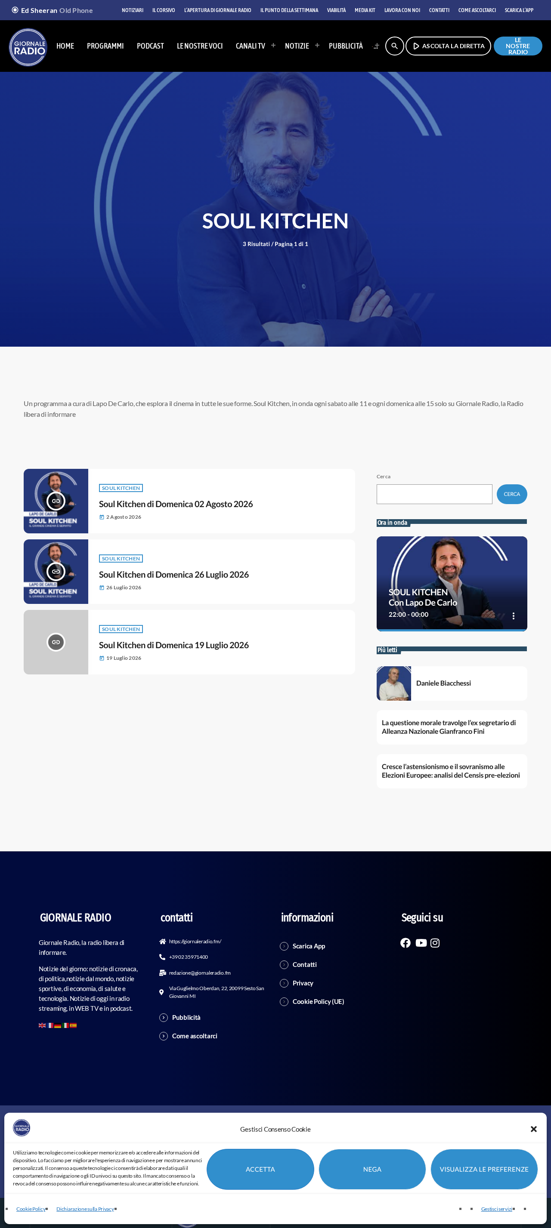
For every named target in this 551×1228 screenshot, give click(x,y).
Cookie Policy (30, 1209)
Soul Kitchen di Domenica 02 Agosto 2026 (176, 504)
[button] (533, 1129)
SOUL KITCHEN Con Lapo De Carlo (423, 597)
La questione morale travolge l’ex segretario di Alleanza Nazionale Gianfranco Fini (449, 727)
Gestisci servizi (496, 1209)
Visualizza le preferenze (484, 1169)
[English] (42, 1024)
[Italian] (373, 46)
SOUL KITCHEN (121, 488)
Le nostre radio (518, 46)
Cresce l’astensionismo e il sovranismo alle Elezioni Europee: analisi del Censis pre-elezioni (451, 771)
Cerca (383, 476)
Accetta (260, 1169)
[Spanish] (73, 1024)
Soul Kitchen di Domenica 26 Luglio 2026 (174, 574)
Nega (372, 1169)
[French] (50, 1024)
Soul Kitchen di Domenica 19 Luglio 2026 (174, 645)
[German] (58, 1024)
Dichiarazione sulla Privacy (85, 1209)
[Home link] (28, 46)
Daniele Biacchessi (443, 683)
